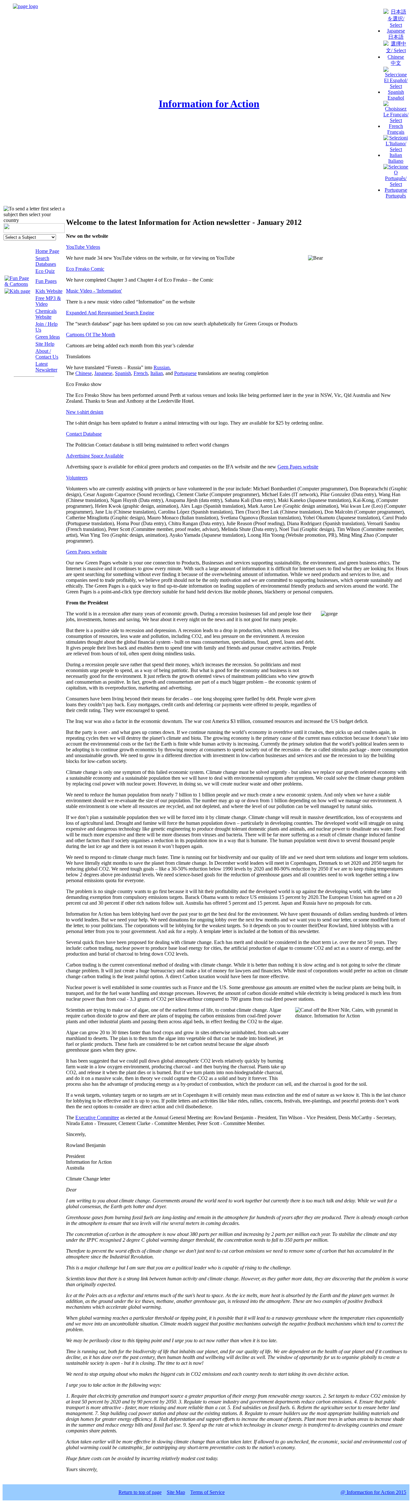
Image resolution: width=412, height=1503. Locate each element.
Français (395, 132)
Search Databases (45, 261)
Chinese (83, 373)
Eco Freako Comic (85, 269)
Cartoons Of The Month (90, 334)
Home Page (47, 251)
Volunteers (77, 477)
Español (396, 98)
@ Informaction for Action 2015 (373, 1492)
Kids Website (48, 291)
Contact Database (84, 434)
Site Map (176, 1492)
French (141, 373)
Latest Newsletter (46, 366)
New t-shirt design (84, 412)
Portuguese (185, 373)
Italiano (395, 161)
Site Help (44, 344)
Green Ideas (47, 337)
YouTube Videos (83, 247)
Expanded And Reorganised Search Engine (110, 312)
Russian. (162, 367)
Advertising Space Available (95, 455)
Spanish (123, 373)
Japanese (103, 373)
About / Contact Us (46, 354)
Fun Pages (46, 281)
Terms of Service (207, 1492)
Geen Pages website (297, 466)
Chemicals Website (46, 314)
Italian (156, 373)
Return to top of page (140, 1492)
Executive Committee (97, 1117)
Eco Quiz (45, 271)
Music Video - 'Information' (94, 291)
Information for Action (209, 104)
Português (396, 195)
